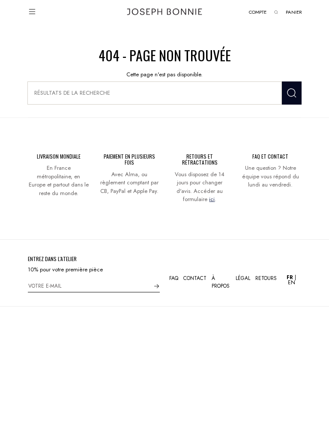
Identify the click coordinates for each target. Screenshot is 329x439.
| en (291, 280)
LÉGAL (243, 278)
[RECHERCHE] (292, 93)
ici (212, 199)
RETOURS (266, 278)
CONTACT (194, 278)
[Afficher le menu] (32, 11)
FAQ (173, 278)
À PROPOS (221, 282)
